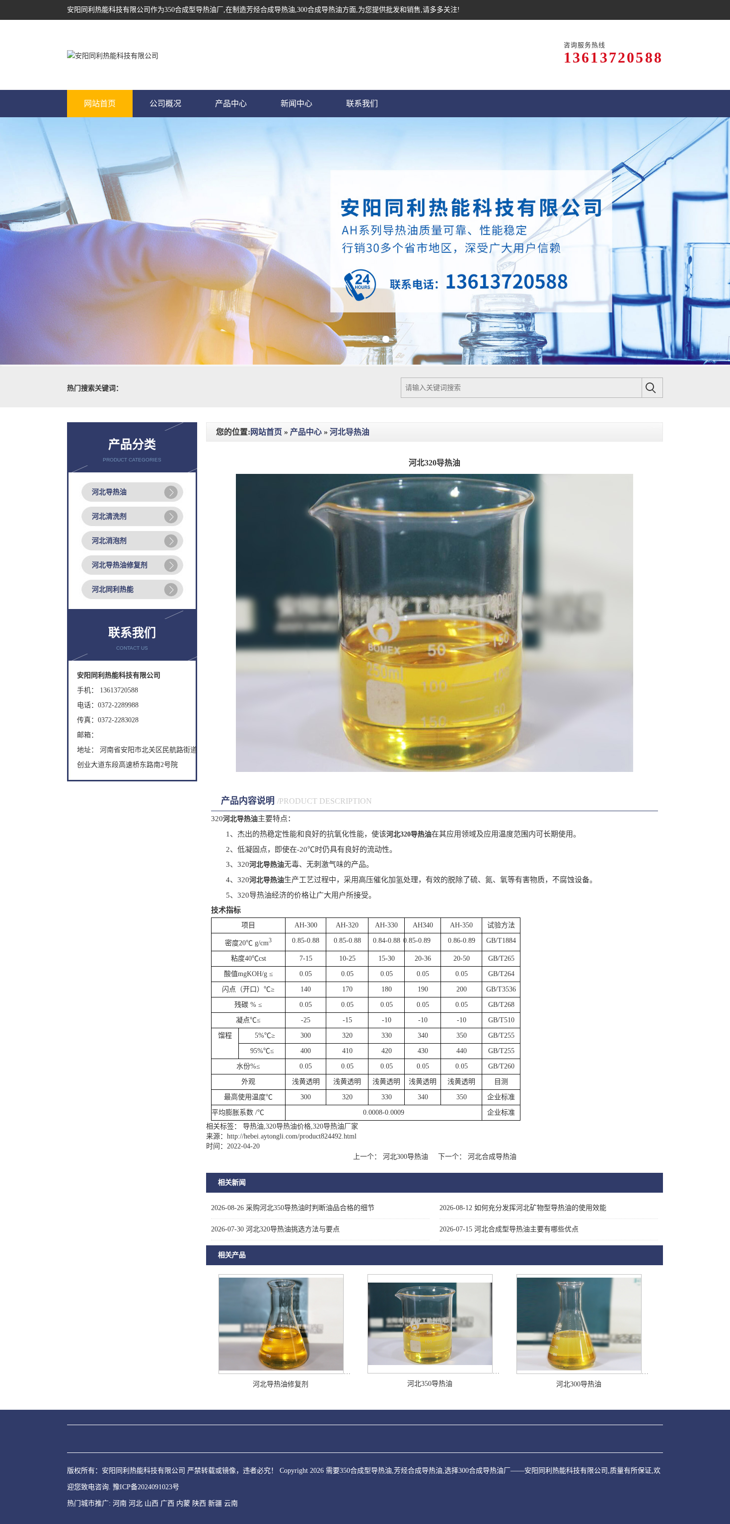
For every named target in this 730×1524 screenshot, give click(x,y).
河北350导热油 (429, 1326)
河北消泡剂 (109, 483)
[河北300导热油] (579, 1314)
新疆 (215, 1446)
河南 (120, 1446)
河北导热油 (109, 435)
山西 (151, 1446)
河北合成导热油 (491, 1099)
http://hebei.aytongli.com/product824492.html (292, 1079)
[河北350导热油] (430, 1314)
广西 (167, 1446)
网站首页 (266, 375)
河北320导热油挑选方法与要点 (275, 1172)
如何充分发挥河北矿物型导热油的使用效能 (522, 1150)
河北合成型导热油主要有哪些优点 (509, 1172)
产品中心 (306, 375)
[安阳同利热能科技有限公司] (112, 55)
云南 (231, 1446)
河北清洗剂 (109, 459)
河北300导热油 (405, 1099)
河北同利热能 (113, 532)
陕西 (199, 1446)
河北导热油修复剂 (119, 508)
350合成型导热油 (190, 9)
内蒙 (183, 1446)
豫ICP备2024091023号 (146, 1430)
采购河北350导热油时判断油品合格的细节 (292, 1150)
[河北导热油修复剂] (281, 1314)
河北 (136, 1446)
